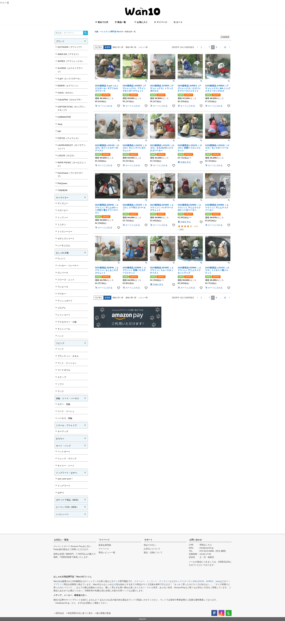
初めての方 (103, 22)
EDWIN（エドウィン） (68, 85)
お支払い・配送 (61, 539)
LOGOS (200, 581)
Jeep (60, 124)
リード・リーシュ (66, 411)
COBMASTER (64, 117)
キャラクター (62, 197)
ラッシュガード (65, 301)
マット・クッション (67, 363)
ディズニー (63, 203)
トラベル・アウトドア (66, 425)
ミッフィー (63, 217)
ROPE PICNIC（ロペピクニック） (72, 164)
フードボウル (64, 370)
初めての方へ (150, 545)
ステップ (62, 377)
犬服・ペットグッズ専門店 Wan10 (109, 31)
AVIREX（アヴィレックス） (71, 61)
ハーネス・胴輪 (65, 418)
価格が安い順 (118, 47)
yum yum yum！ (65, 478)
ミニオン (62, 224)
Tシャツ (61, 258)
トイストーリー (65, 231)
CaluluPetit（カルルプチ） (70, 99)
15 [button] (225, 47)
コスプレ (62, 308)
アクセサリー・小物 (67, 322)
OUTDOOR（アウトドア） (70, 47)
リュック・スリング (67, 458)
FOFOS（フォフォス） (69, 138)
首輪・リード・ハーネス (67, 398)
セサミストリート (66, 238)
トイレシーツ (62, 514)
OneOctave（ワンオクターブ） (70, 174)
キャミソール (64, 329)
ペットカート (64, 451)
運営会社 (60, 613)
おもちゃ (60, 438)
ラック (61, 391)
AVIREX (209, 581)
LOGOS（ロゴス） (67, 155)
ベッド (61, 349)
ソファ (61, 384)
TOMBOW (62, 190)
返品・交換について (153, 552)
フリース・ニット (66, 279)
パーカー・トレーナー (68, 265)
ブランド (60, 41)
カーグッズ (63, 431)
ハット (61, 336)
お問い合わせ (195, 539)
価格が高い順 (131, 47)
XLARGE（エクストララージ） (70, 70)
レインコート (64, 315)
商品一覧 (121, 22)
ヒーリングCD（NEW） (67, 507)
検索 (85, 33)
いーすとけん (64, 245)
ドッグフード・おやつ (66, 473)
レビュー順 (143, 47)
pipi (59, 131)
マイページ (162, 22)
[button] (197, 47)
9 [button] (216, 47)
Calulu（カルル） (66, 92)
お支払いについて (152, 549)
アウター (62, 294)
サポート (148, 539)
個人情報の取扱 (103, 613)
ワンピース (63, 287)
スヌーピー (63, 210)
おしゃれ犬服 (62, 253)
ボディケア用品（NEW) (67, 500)
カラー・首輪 (64, 404)
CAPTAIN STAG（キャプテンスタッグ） (71, 108)
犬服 (116, 584)
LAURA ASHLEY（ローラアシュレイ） (72, 147)
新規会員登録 (105, 545)
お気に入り (142, 22)
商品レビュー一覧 (107, 552)
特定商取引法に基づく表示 (80, 613)
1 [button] (201, 47)
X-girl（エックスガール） (69, 78)
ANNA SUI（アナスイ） (69, 54)
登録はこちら (206, 545)
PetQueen (62, 183)
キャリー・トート (66, 465)
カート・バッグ (63, 446)
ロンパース (63, 272)
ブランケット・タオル (68, 356)
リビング (60, 343)
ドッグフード (64, 485)
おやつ (61, 492)
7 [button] (209, 47)
